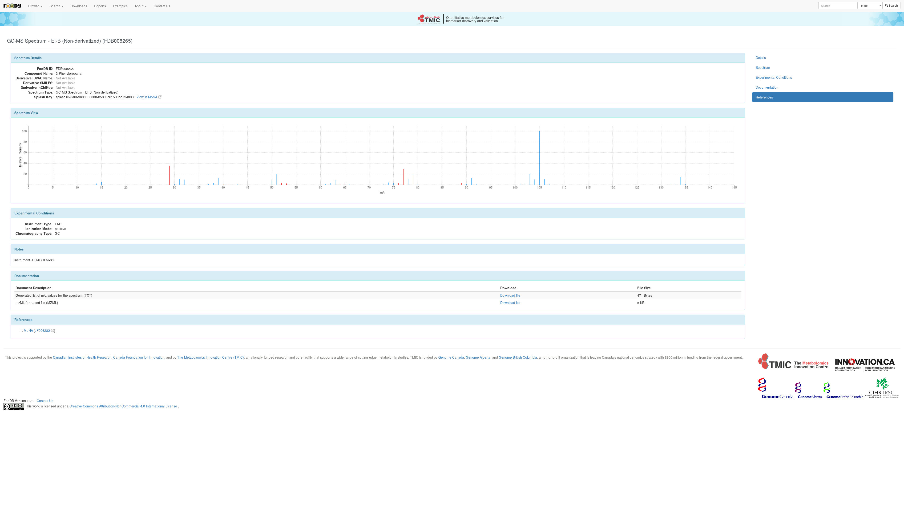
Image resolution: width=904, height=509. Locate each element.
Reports (100, 6)
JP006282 (43, 330)
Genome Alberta (478, 357)
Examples (120, 6)
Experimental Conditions (774, 77)
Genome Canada (451, 357)
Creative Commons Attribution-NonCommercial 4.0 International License (123, 406)
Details (761, 57)
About (139, 6)
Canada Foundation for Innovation (138, 357)
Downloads (79, 6)
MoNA (28, 330)
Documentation (767, 87)
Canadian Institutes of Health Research (82, 357)
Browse (34, 6)
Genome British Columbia (518, 357)
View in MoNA (147, 96)
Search (55, 6)
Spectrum (763, 67)
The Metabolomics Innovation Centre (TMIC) (210, 357)
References (764, 97)
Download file (510, 295)
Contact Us (162, 6)
